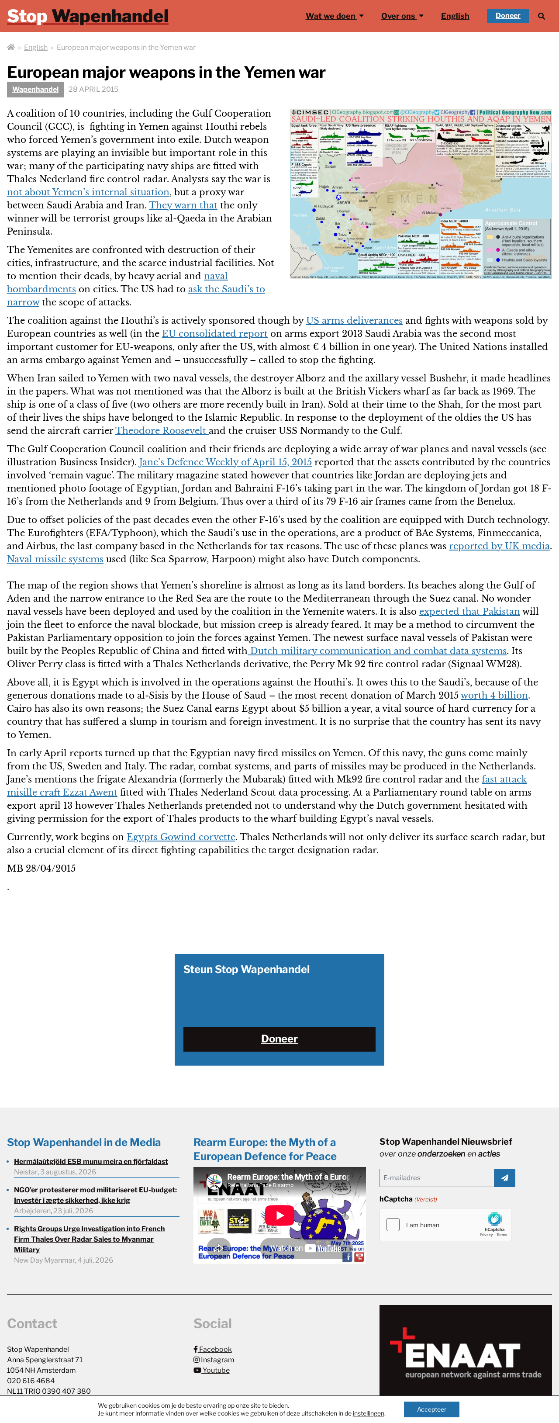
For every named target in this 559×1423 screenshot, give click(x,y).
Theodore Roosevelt (162, 431)
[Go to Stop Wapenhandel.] (11, 47)
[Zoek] (542, 16)
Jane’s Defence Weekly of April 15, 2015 (225, 462)
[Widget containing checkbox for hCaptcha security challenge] (445, 1224)
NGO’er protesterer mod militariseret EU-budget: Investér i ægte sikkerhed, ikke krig (95, 1195)
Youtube (215, 1370)
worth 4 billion (494, 695)
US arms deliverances (354, 320)
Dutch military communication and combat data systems (377, 651)
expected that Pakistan (469, 611)
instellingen (368, 1413)
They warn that (183, 205)
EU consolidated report (215, 334)
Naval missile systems (55, 559)
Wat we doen (331, 16)
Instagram (217, 1360)
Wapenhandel (35, 89)
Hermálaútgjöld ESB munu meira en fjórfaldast (91, 1161)
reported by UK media (499, 546)
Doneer (508, 15)
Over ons (399, 16)
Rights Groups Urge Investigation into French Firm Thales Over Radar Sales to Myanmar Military (89, 1239)
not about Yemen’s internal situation (88, 192)
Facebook (215, 1349)
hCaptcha (408, 1199)
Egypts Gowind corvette (181, 837)
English (455, 16)
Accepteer (431, 1409)
